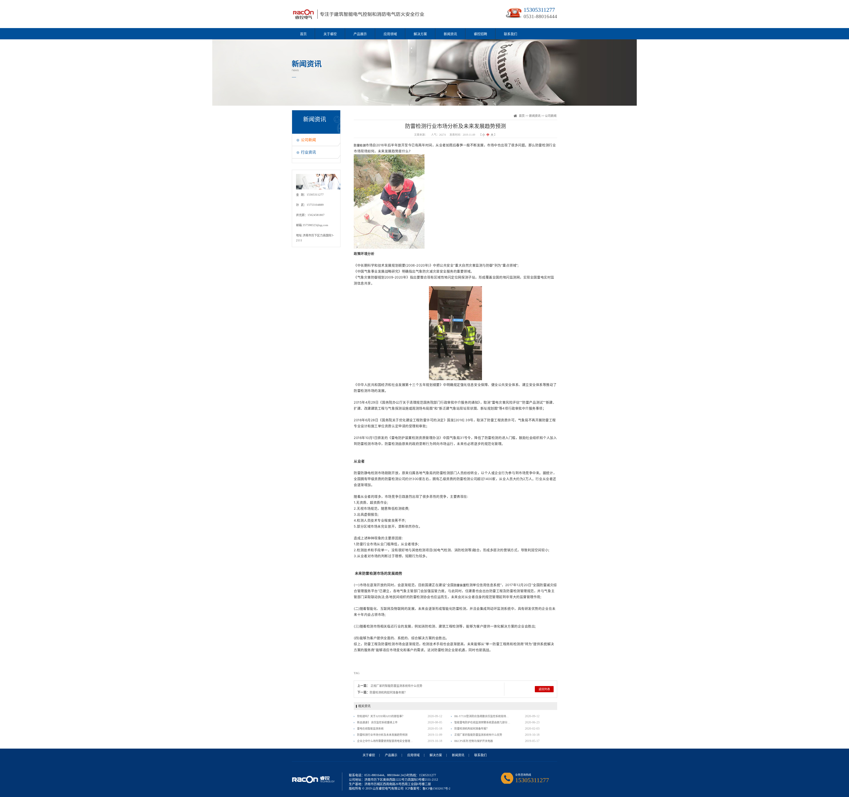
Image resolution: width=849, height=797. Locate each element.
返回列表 (544, 689)
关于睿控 (330, 34)
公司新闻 (308, 140)
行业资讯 (308, 152)
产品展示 (360, 34)
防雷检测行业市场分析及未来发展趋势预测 (382, 734)
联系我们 (510, 34)
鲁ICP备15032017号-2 (436, 788)
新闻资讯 (450, 34)
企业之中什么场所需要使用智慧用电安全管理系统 (385, 741)
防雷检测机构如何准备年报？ (388, 692)
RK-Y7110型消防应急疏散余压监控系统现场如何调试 (482, 716)
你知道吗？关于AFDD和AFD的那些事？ (381, 716)
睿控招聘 (480, 34)
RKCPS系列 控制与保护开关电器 (473, 741)
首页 (303, 34)
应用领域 (390, 34)
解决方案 (420, 34)
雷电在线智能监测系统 (370, 728)
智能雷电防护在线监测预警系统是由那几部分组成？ (482, 722)
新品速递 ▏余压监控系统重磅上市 (377, 722)
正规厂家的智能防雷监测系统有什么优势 (396, 685)
